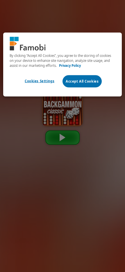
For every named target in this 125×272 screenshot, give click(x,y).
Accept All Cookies (82, 81)
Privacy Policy (70, 65)
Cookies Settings (39, 81)
